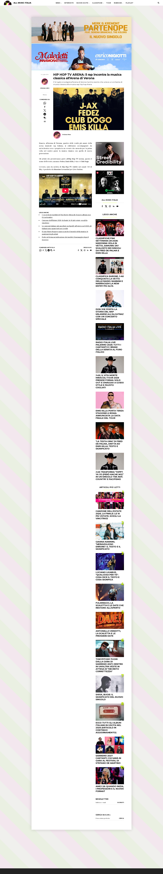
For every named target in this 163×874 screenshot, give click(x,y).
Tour (108, 3)
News (58, 3)
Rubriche (118, 3)
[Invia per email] (44, 121)
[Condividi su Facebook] (44, 107)
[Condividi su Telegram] (44, 114)
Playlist (129, 3)
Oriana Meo (44, 88)
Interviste (68, 3)
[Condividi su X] (44, 110)
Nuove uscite (82, 3)
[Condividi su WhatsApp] (44, 103)
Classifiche (97, 3)
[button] (44, 118)
